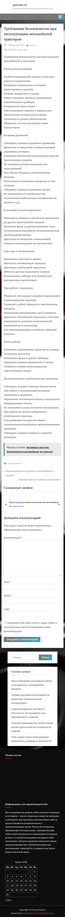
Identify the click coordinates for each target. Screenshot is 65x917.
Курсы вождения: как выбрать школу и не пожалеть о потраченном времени (31, 684)
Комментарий (13, 537)
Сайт (7, 609)
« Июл (8, 899)
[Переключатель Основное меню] (60, 17)
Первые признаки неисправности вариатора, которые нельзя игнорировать (30, 698)
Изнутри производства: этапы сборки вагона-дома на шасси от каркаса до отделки (32, 726)
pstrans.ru (20, 5)
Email (8, 595)
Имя (7, 581)
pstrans (33, 45)
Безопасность (14, 463)
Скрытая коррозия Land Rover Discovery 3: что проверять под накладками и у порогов (28, 712)
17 (7, 885)
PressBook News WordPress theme (38, 913)
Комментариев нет (17, 50)
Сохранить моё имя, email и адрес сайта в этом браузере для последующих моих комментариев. (30, 627)
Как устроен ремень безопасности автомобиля (34, 502)
